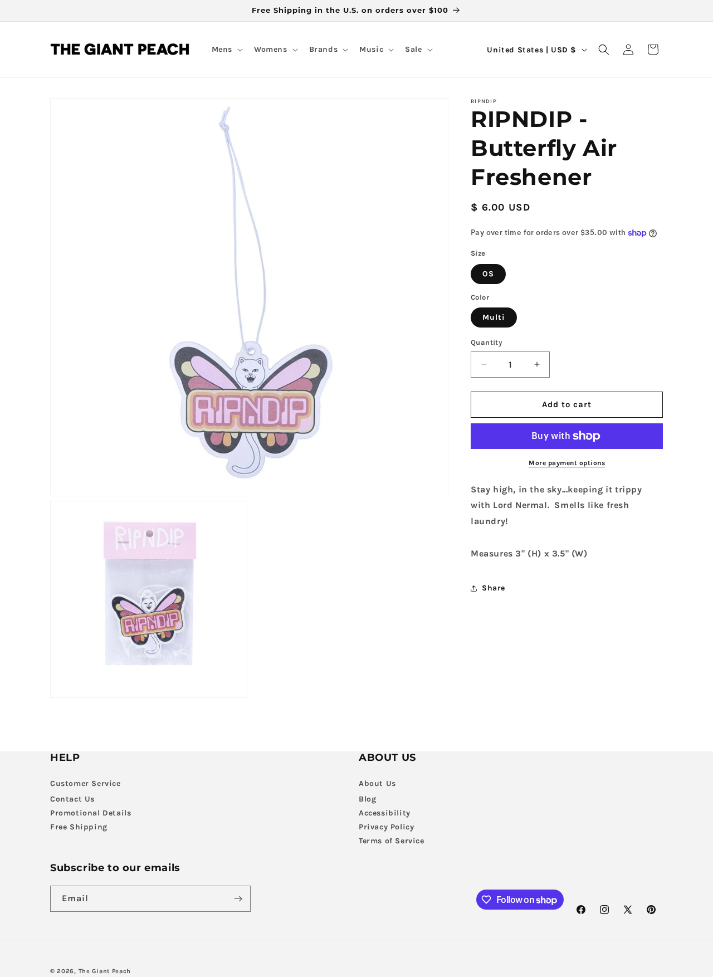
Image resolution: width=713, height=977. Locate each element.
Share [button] (493, 588)
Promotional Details (90, 813)
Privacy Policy (386, 827)
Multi (493, 317)
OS (488, 274)
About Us (377, 783)
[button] (226, 49)
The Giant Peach (105, 971)
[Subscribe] (238, 899)
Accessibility (385, 813)
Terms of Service (391, 841)
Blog (367, 799)
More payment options (567, 463)
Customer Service (85, 783)
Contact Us (72, 799)
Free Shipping (79, 827)
